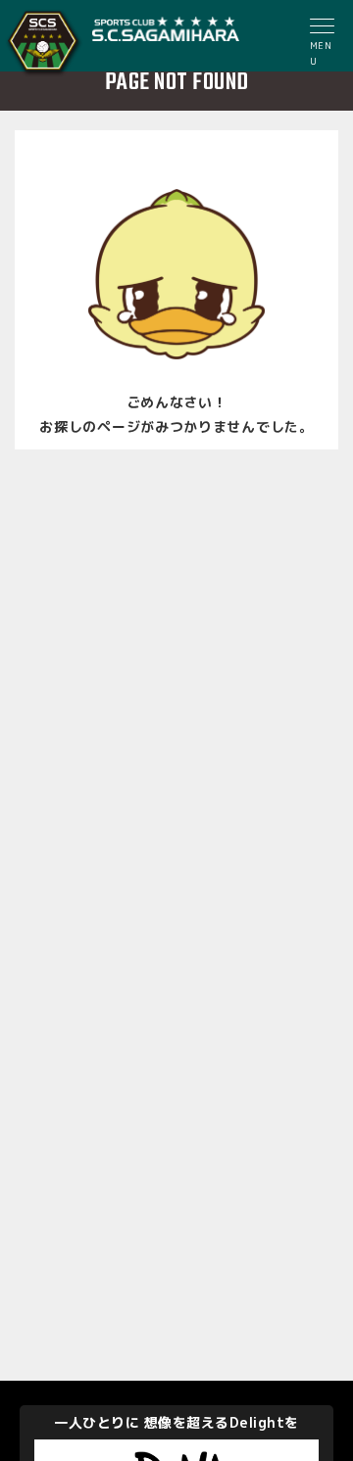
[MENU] (323, 28)
